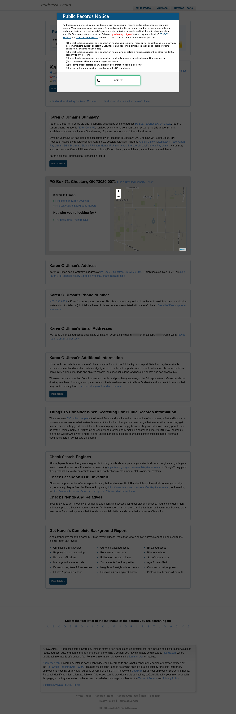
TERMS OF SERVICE (87, 37)
